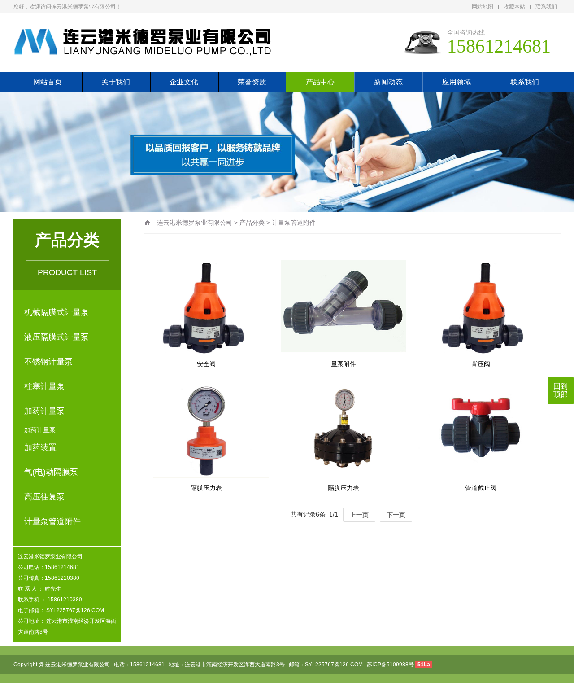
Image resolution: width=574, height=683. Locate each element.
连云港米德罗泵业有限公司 (194, 222)
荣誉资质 (252, 82)
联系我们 (546, 7)
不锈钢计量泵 (48, 361)
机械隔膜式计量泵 (56, 312)
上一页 (359, 514)
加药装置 (40, 447)
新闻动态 (388, 82)
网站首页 (47, 82)
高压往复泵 (44, 496)
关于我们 (115, 82)
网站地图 (482, 7)
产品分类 (252, 222)
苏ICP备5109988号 (390, 664)
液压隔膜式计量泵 (56, 337)
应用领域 (456, 82)
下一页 (396, 514)
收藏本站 (514, 7)
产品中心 (320, 82)
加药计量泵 (44, 411)
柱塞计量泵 (44, 386)
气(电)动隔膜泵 (51, 472)
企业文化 (184, 82)
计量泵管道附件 (52, 521)
